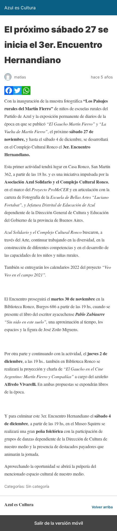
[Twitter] (17, 93)
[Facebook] (8, 93)
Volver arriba (102, 507)
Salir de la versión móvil (58, 523)
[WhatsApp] (26, 93)
